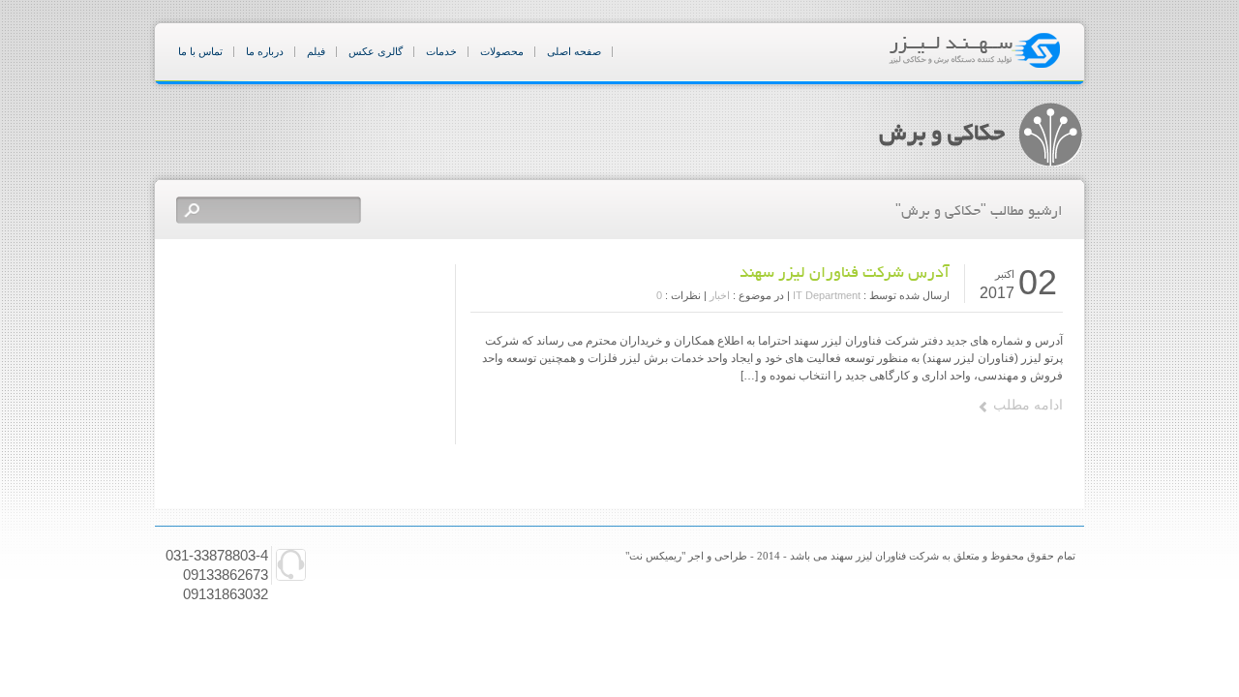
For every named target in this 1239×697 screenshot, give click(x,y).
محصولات (502, 51)
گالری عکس (375, 51)
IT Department (827, 295)
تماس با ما (200, 51)
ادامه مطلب (1028, 404)
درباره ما (265, 51)
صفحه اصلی (574, 51)
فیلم (316, 51)
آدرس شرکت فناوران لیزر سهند (845, 274)
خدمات (441, 51)
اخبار (720, 295)
